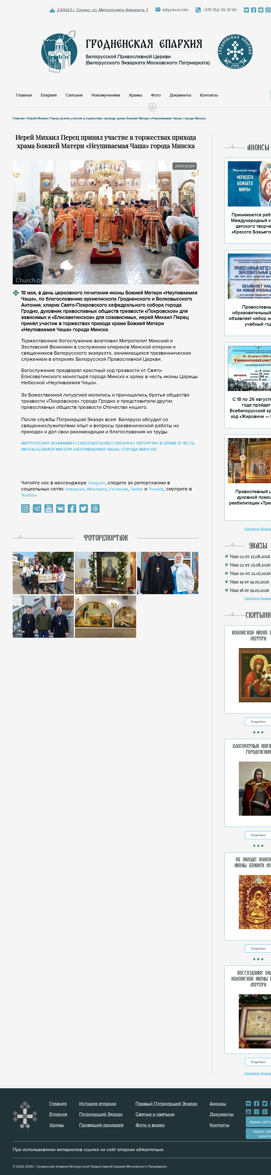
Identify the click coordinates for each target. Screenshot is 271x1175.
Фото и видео (150, 1125)
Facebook (118, 489)
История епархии (97, 1104)
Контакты (220, 1125)
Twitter (136, 489)
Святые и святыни (155, 1114)
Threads (156, 489)
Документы (222, 1114)
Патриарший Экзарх (101, 1114)
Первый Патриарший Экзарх (167, 1104)
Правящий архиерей (101, 1125)
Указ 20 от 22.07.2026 (250, 573)
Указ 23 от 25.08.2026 (250, 556)
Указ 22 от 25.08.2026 (250, 565)
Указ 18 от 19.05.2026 (249, 590)
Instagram (75, 489)
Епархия (58, 1114)
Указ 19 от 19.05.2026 (249, 581)
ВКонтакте (97, 489)
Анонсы (218, 1104)
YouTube (29, 495)
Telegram (96, 483)
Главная (58, 1104)
